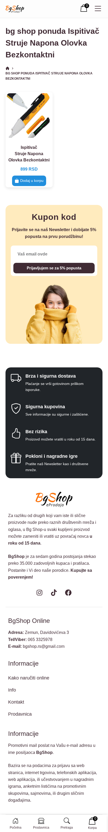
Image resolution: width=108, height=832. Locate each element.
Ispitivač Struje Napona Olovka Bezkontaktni (29, 153)
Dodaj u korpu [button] (32, 180)
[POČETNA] (7, 68)
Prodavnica (20, 714)
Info (12, 690)
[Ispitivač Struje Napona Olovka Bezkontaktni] (29, 115)
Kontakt (16, 702)
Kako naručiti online (28, 678)
